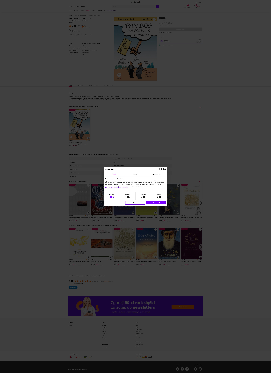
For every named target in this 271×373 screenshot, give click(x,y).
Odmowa (135, 202)
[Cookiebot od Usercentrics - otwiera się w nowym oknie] (159, 169)
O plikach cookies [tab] (156, 174)
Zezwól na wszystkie (156, 202)
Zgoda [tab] (114, 174)
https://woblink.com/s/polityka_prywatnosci (116, 187)
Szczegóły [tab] (135, 174)
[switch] (128, 197)
